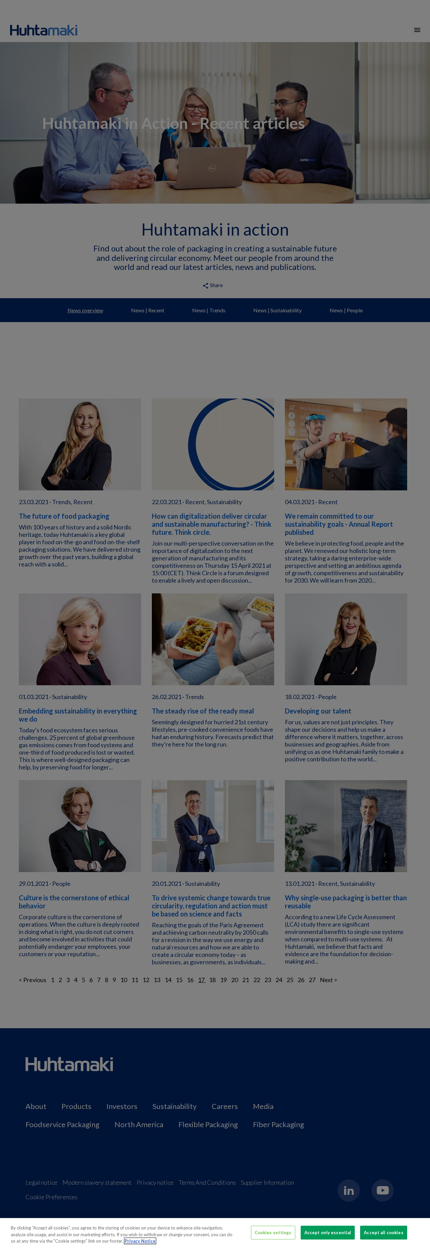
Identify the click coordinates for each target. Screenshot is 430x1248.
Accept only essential (327, 1232)
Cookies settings (273, 1232)
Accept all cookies (383, 1232)
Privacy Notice (140, 1241)
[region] (215, 1233)
